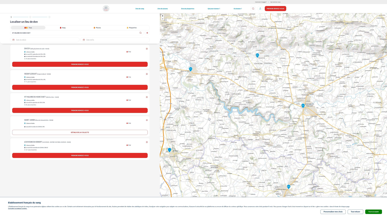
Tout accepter (373, 212)
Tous (30, 28)
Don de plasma (163, 8)
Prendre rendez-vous (275, 8)
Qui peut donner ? (214, 8)
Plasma (98, 28)
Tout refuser (355, 212)
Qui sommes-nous (275, 2)
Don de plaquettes (187, 8)
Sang (63, 28)
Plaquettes (133, 28)
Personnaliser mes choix (333, 212)
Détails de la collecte (80, 132)
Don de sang (140, 8)
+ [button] (162, 16)
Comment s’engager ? (261, 2)
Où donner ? (238, 8)
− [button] (162, 19)
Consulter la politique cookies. (17, 208)
